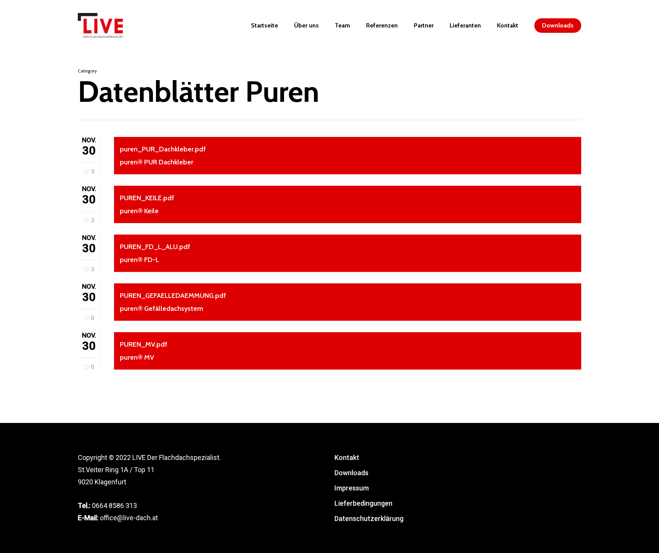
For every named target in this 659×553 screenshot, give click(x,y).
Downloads (351, 473)
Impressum (351, 488)
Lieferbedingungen (363, 503)
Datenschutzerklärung (368, 518)
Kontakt (346, 457)
